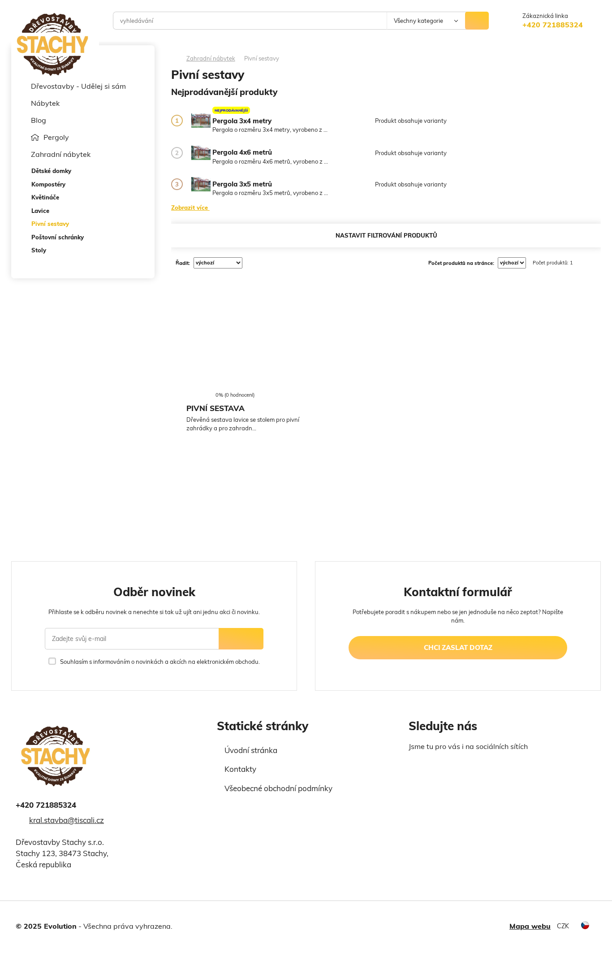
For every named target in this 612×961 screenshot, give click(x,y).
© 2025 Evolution (46, 926)
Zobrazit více (190, 207)
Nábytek (45, 103)
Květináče (45, 197)
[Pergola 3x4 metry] (201, 120)
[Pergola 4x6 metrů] (201, 153)
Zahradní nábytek (61, 154)
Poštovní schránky (57, 237)
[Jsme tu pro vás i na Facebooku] (414, 766)
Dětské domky (51, 170)
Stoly (38, 250)
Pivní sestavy (50, 223)
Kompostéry (48, 184)
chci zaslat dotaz (458, 647)
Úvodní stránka (250, 750)
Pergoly (56, 137)
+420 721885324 (552, 24)
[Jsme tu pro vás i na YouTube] (450, 765)
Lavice (40, 210)
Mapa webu (530, 926)
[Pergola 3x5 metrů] (201, 184)
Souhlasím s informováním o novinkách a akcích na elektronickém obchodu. (159, 661)
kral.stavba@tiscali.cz (66, 820)
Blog (38, 120)
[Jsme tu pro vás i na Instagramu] (430, 767)
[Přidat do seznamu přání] (190, 375)
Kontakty (240, 769)
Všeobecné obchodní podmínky (278, 788)
